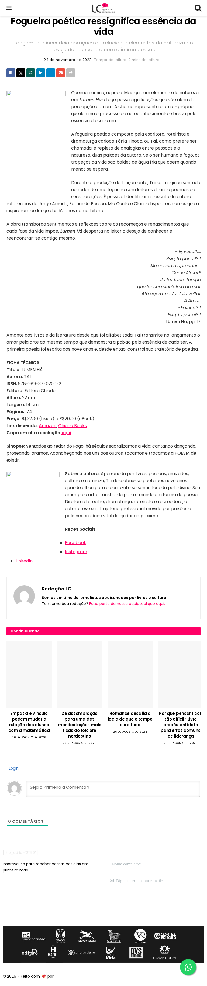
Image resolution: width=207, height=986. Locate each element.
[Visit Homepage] (103, 8)
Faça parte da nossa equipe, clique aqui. (127, 603)
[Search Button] (198, 8)
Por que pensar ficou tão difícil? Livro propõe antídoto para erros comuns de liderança (180, 725)
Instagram (76, 552)
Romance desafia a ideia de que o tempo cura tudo (130, 719)
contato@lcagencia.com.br (29, 906)
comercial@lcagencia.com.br (86, 906)
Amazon (47, 426)
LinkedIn (24, 561)
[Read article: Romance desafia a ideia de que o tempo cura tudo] (130, 674)
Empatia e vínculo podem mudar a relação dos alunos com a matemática (29, 722)
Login (13, 768)
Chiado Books (72, 426)
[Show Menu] (9, 8)
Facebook (75, 542)
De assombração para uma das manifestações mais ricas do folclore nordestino (79, 725)
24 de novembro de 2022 (67, 59)
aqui (66, 433)
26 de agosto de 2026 (29, 737)
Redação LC (56, 588)
